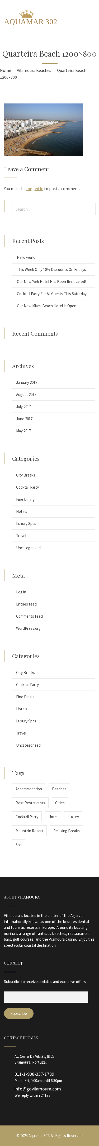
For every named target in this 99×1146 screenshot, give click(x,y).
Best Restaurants (30, 802)
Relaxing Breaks (66, 830)
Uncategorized (28, 547)
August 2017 (26, 394)
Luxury (73, 816)
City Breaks (25, 475)
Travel (21, 535)
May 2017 (23, 430)
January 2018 (26, 382)
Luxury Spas (26, 523)
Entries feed (26, 604)
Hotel (53, 816)
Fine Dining (25, 499)
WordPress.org (28, 628)
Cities (60, 802)
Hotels (21, 511)
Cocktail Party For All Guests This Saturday (52, 293)
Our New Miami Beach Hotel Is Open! (47, 305)
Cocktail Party (27, 487)
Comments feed (29, 616)
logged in (34, 188)
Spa (19, 844)
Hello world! (26, 257)
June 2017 (24, 418)
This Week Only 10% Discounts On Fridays (51, 269)
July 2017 (23, 406)
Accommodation (29, 788)
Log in (21, 591)
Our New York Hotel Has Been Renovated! (51, 281)
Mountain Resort (29, 830)
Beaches (59, 788)
